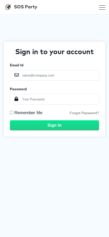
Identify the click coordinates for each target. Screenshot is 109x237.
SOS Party (25, 7)
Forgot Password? (84, 113)
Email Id (17, 65)
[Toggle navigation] (100, 7)
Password (18, 89)
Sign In (54, 125)
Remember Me (28, 112)
